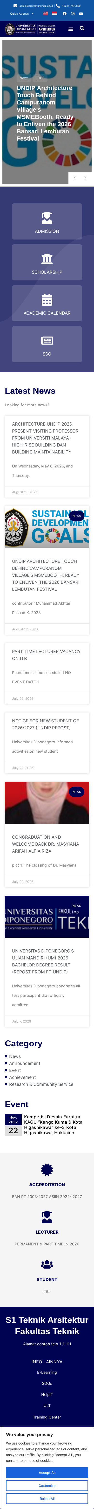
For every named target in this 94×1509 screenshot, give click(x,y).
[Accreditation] (47, 1170)
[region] (47, 1468)
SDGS (40, 78)
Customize (47, 1485)
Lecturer (47, 1232)
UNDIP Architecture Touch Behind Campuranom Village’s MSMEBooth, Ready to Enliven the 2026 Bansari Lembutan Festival (46, 575)
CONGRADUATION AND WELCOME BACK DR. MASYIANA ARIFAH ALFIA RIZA (45, 844)
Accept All (47, 1472)
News (24, 78)
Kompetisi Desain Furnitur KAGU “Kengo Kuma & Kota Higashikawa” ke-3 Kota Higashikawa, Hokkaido (53, 1124)
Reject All (47, 1498)
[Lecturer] (47, 1217)
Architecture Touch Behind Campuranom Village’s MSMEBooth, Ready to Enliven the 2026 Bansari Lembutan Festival (45, 113)
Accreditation (47, 1184)
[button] (71, 29)
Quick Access (19, 13)
